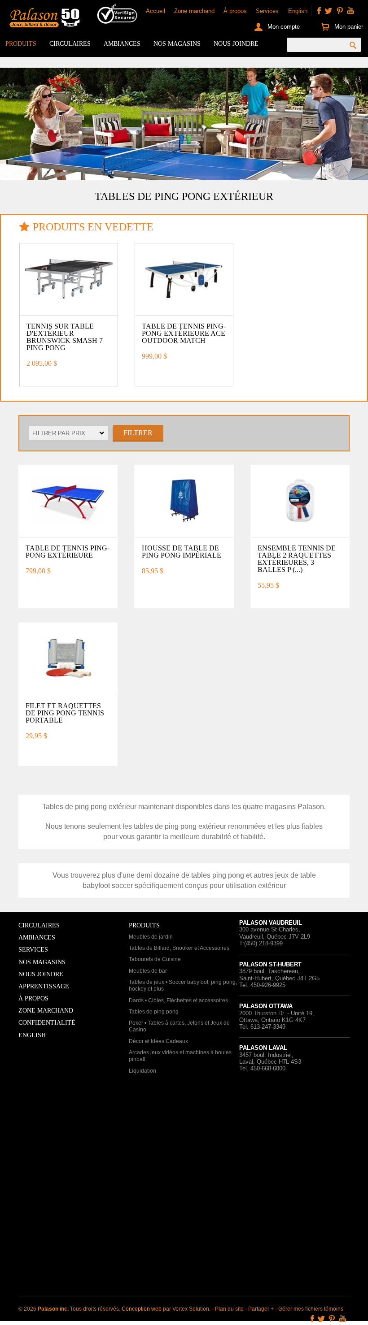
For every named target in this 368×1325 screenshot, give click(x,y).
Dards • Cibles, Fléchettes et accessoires (178, 1000)
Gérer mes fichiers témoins (310, 1309)
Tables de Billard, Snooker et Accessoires (179, 948)
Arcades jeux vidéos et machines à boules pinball (180, 1056)
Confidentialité (46, 1022)
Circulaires (70, 43)
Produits (20, 43)
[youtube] (350, 10)
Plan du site (229, 1309)
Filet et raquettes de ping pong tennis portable (65, 713)
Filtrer (138, 433)
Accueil (155, 11)
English (297, 11)
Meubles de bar (148, 971)
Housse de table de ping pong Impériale (181, 551)
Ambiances (122, 43)
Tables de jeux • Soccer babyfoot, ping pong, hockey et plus (183, 985)
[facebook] (319, 10)
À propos (235, 11)
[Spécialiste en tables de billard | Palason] (44, 19)
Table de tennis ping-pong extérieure (68, 551)
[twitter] (328, 10)
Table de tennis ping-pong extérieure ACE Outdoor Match (184, 333)
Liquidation (142, 1071)
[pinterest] (339, 10)
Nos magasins (177, 43)
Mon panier (348, 26)
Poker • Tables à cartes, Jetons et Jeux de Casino (179, 1026)
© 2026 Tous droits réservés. (70, 1309)
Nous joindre (236, 43)
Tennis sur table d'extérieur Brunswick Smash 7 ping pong (64, 336)
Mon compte (283, 26)
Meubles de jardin (151, 937)
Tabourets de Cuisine (155, 959)
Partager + (261, 1309)
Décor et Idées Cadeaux (158, 1041)
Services (267, 11)
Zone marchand (194, 11)
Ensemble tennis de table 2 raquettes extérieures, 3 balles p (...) (297, 558)
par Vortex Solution (186, 1309)
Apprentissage (43, 986)
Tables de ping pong (154, 1012)
